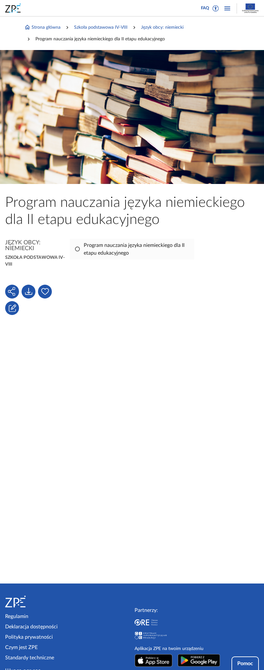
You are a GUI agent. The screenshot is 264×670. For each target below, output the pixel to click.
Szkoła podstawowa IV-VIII (100, 27)
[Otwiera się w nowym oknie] (154, 660)
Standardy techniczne (29, 657)
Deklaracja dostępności (31, 626)
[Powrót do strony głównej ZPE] (14, 8)
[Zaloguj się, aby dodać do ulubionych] (45, 292)
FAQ (205, 8)
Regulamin (16, 616)
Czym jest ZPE (21, 647)
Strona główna (46, 27)
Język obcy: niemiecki (162, 27)
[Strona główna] (35, 601)
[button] (216, 8)
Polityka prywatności (29, 637)
